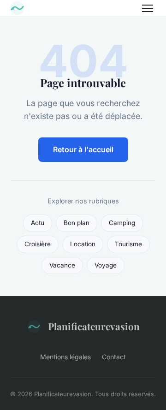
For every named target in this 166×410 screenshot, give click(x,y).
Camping (122, 222)
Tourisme (128, 244)
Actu (37, 222)
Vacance (62, 265)
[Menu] (147, 8)
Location (82, 244)
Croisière (37, 244)
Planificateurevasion (94, 326)
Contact (114, 357)
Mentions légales (65, 357)
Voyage (106, 265)
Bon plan (76, 222)
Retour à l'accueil (83, 149)
